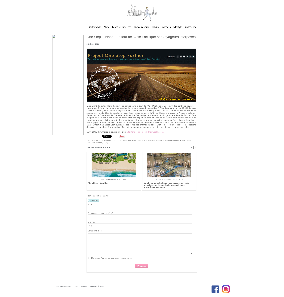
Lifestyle (178, 27)
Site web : (92, 222)
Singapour (190, 140)
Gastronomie (95, 27)
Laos (134, 140)
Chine (124, 140)
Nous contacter (81, 286)
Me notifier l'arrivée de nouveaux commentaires (111, 258)
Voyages (166, 27)
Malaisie (151, 140)
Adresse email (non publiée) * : (101, 213)
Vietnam (99, 143)
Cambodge (116, 140)
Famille (156, 27)
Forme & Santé (142, 27)
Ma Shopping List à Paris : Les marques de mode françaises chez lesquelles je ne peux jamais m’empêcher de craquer (166, 185)
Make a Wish (142, 140)
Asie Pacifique (97, 140)
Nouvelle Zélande (171, 140)
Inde (129, 140)
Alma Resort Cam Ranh (98, 183)
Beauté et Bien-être (122, 27)
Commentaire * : (95, 231)
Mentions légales (97, 286)
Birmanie (107, 140)
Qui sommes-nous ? (65, 286)
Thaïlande (91, 143)
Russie (182, 140)
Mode (107, 27)
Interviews (190, 27)
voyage (106, 143)
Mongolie (160, 140)
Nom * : (91, 204)
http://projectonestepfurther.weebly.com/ (145, 132)
